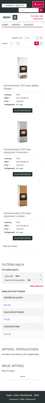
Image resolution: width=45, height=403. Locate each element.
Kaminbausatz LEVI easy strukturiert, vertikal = (17, 214)
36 (11, 43)
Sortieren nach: (17, 38)
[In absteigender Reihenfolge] (41, 38)
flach (6, 334)
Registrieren (38, 18)
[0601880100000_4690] (23, 67)
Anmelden (35, 16)
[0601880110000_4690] (23, 131)
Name (27, 38)
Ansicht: (5, 43)
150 (5, 319)
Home (5, 24)
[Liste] (41, 43)
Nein (6, 305)
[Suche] (41, 10)
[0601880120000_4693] (23, 195)
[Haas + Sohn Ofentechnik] (14, 5)
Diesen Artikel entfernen (40, 275)
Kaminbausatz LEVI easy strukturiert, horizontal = (17, 150)
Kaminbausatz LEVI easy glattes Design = (21, 87)
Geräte (16, 24)
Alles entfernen (36, 286)
